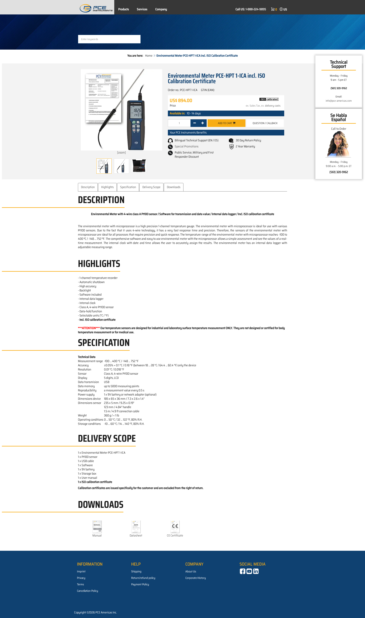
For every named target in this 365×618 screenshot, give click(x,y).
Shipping (136, 571)
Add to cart (225, 123)
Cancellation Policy (87, 591)
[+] (202, 123)
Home (148, 55)
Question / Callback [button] (265, 123)
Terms (80, 584)
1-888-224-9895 (256, 9)
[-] (194, 123)
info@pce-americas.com (339, 101)
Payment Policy (140, 584)
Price (173, 106)
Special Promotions (186, 146)
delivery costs (272, 106)
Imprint (81, 571)
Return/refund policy (143, 578)
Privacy (81, 578)
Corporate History (195, 578)
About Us (190, 571)
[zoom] (121, 152)
